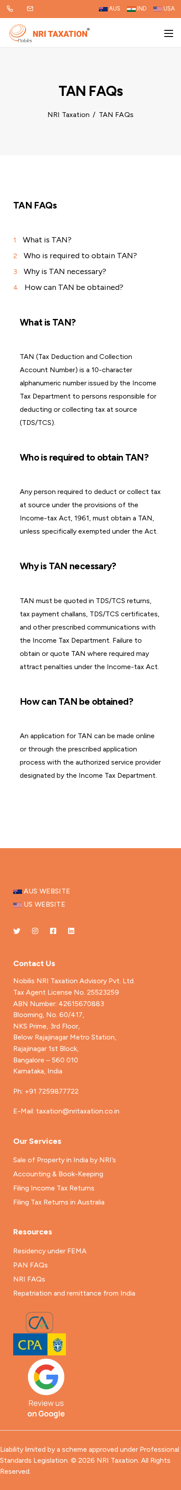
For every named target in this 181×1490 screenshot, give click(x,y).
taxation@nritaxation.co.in (77, 1111)
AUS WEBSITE (46, 891)
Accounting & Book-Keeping (58, 1174)
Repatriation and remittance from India (74, 1293)
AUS (114, 8)
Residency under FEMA (50, 1251)
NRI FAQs (29, 1279)
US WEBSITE (43, 904)
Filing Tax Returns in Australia (59, 1202)
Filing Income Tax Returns (53, 1188)
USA (168, 8)
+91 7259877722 (52, 1091)
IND (141, 8)
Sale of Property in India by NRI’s (64, 1160)
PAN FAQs (30, 1265)
